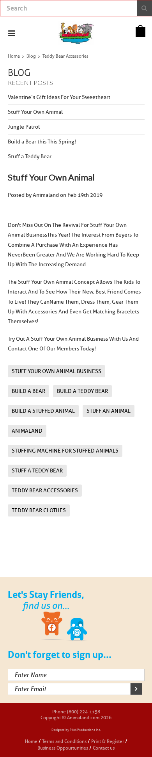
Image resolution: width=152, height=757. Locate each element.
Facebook (52, 627)
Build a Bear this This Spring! (42, 141)
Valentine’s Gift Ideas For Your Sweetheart (59, 97)
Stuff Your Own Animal (35, 112)
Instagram (101, 627)
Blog (31, 56)
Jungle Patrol (24, 127)
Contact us (104, 748)
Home (14, 56)
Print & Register (107, 741)
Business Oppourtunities (62, 748)
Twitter (77, 627)
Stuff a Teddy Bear (29, 156)
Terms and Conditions (65, 741)
